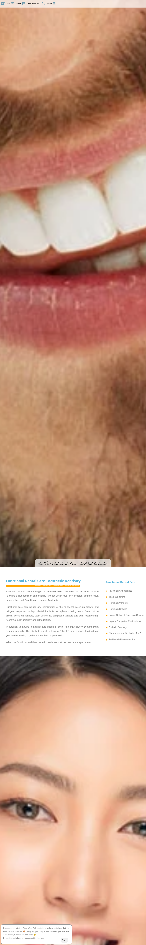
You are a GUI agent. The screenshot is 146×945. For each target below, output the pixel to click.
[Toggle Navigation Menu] (142, 4)
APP (50, 3)
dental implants (45, 611)
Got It (64, 940)
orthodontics (43, 620)
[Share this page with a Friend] (3, 4)
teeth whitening (43, 615)
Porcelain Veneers (118, 603)
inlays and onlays (26, 611)
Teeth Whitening (117, 597)
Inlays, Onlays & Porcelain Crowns (126, 615)
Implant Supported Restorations (125, 621)
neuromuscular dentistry (19, 620)
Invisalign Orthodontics (120, 591)
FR (9, 3)
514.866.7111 (35, 3)
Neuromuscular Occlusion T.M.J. (125, 633)
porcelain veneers (23, 615)
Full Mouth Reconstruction (122, 639)
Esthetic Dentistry (118, 627)
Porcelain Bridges (118, 609)
